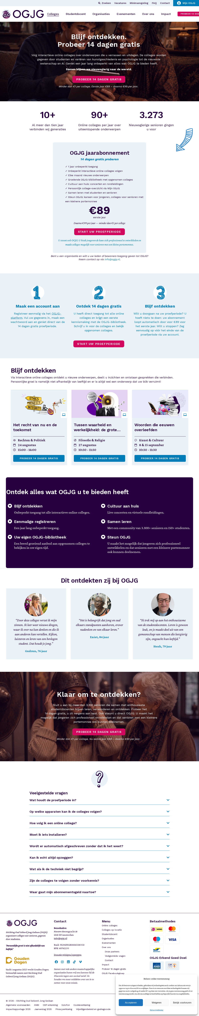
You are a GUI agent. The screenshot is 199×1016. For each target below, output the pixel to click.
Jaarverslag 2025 (43, 1009)
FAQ (154, 3)
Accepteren (131, 1002)
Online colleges (109, 925)
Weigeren (156, 1002)
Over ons (106, 947)
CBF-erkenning (50, 1005)
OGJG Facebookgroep (113, 973)
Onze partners (112, 951)
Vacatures (120, 3)
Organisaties (108, 938)
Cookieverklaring (82, 1005)
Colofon (66, 1005)
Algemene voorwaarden (18, 1005)
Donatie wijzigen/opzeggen (67, 955)
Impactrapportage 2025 (18, 1009)
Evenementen (109, 943)
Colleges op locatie (112, 930)
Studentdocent (109, 934)
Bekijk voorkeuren (182, 1002)
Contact (165, 3)
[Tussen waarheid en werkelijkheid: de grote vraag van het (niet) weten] (99, 404)
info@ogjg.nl (112, 259)
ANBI (36, 1005)
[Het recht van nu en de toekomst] (39, 404)
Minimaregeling (139, 3)
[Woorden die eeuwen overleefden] (160, 404)
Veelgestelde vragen (115, 956)
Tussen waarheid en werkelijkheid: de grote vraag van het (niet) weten (99, 430)
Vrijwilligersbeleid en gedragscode (93, 1009)
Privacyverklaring (156, 1010)
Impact (105, 964)
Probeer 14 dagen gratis (39, 458)
